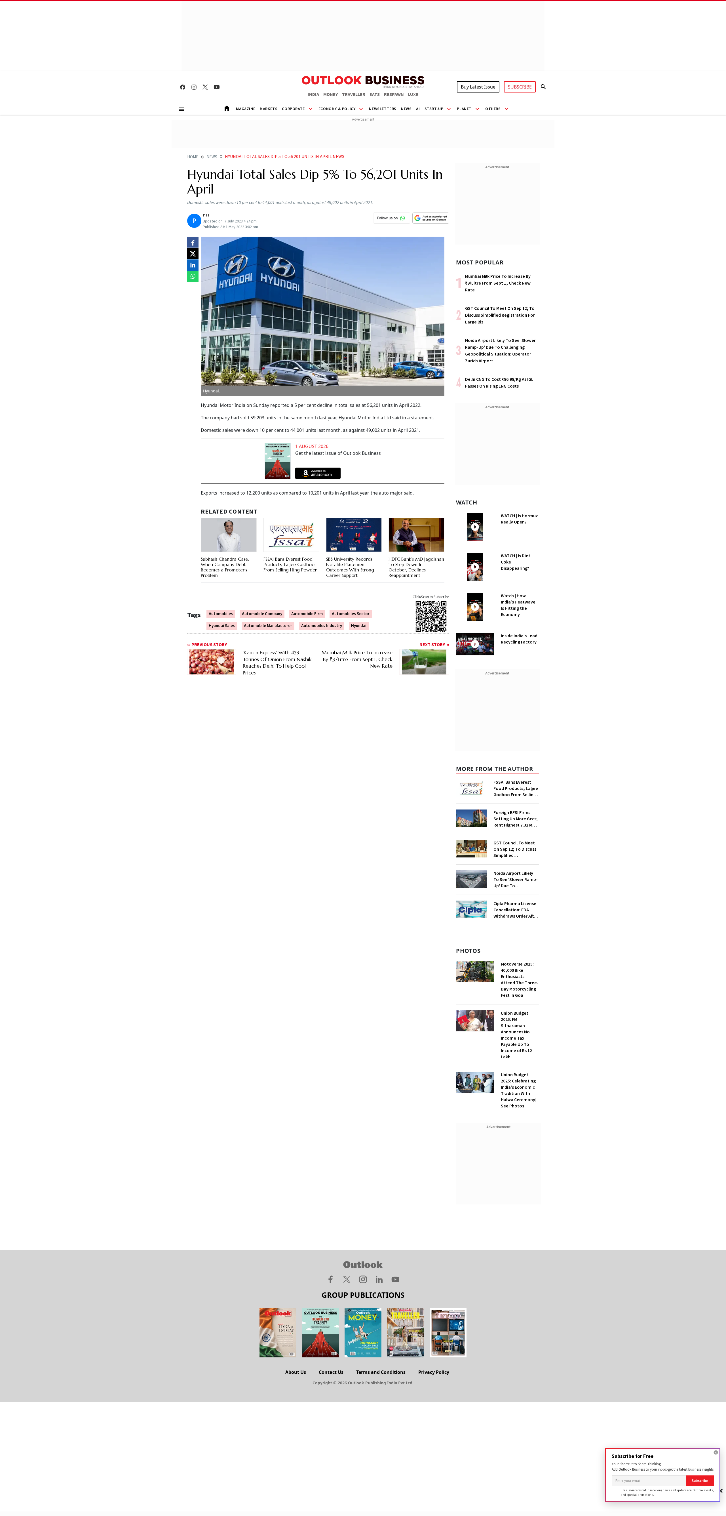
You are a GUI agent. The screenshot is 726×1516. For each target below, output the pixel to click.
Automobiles (221, 614)
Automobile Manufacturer (268, 626)
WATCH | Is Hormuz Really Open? (519, 519)
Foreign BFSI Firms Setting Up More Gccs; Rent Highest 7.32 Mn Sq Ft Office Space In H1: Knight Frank (515, 818)
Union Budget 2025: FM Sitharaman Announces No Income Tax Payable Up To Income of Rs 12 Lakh (516, 1035)
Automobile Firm (307, 614)
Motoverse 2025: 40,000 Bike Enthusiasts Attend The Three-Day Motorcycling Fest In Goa (520, 979)
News (406, 109)
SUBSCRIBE (520, 87)
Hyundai (358, 626)
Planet (464, 109)
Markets (268, 109)
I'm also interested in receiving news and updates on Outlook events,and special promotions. (667, 1492)
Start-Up (434, 109)
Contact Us (331, 1372)
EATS (375, 94)
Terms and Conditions (381, 1372)
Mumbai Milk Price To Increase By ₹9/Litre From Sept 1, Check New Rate (498, 283)
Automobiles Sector (351, 614)
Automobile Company (262, 614)
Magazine (245, 109)
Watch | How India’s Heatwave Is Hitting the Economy (518, 605)
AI (418, 109)
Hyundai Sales (222, 626)
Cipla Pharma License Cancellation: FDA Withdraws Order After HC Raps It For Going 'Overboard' (515, 910)
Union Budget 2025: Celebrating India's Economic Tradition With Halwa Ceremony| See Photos (518, 1090)
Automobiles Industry (321, 626)
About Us (295, 1372)
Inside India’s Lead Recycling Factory (519, 639)
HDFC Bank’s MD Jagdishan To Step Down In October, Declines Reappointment (416, 567)
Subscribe (700, 1480)
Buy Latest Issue (478, 87)
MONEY (330, 94)
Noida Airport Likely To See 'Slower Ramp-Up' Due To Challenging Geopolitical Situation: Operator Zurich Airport (515, 879)
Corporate (293, 109)
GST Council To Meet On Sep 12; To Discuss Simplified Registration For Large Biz (500, 315)
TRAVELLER (353, 94)
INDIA (313, 94)
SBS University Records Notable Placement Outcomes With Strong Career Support (350, 567)
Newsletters (382, 109)
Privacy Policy (433, 1372)
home (192, 157)
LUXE (413, 94)
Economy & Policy (337, 109)
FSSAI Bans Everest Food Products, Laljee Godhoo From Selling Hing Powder (290, 564)
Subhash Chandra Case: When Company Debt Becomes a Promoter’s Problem (225, 567)
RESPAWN (394, 94)
